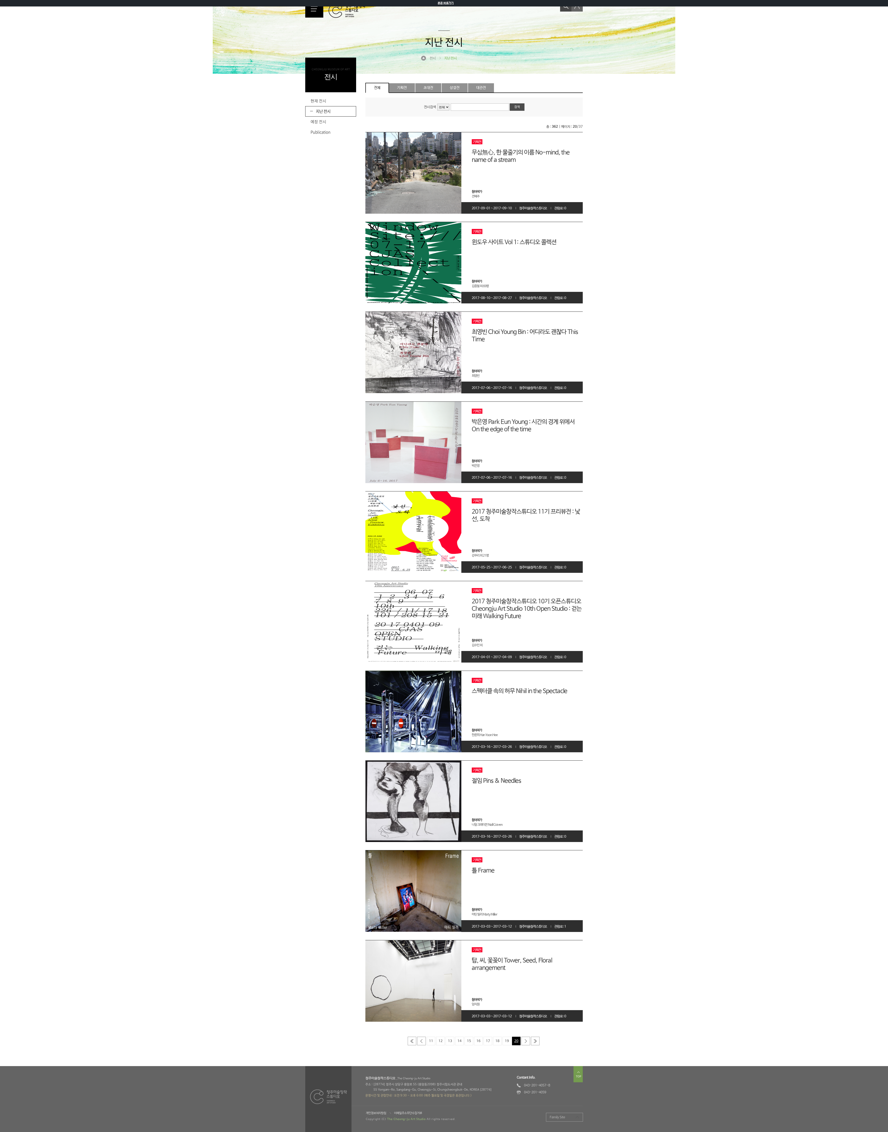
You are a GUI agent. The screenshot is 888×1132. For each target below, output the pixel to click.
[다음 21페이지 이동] (525, 1041)
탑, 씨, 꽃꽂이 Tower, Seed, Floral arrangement (512, 964)
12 (440, 1041)
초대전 (428, 88)
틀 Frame (483, 870)
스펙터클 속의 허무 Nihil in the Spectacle (519, 691)
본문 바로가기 (446, 3)
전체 (377, 88)
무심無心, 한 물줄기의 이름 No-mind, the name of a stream (521, 156)
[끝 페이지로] (535, 1041)
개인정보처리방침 (376, 1113)
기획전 (402, 88)
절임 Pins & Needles (496, 780)
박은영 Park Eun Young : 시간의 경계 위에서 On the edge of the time (523, 426)
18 (497, 1041)
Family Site (557, 1117)
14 (459, 1041)
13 (450, 1041)
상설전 (454, 88)
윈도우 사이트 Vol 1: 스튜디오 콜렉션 (514, 242)
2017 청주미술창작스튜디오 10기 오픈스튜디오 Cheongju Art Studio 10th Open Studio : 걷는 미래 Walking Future (527, 609)
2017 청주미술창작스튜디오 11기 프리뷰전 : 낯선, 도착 (526, 515)
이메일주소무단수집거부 (408, 1113)
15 (469, 1041)
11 (431, 1041)
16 (478, 1041)
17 (488, 1041)
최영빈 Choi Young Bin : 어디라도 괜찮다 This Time (525, 336)
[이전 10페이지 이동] (421, 1041)
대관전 (481, 88)
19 (507, 1041)
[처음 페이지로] (412, 1041)
